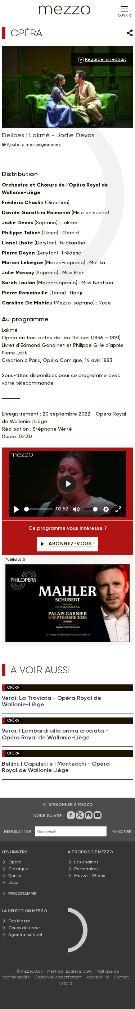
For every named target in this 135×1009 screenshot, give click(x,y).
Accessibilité (97, 977)
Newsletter (17, 831)
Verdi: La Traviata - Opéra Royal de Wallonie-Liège (51, 701)
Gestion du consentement (58, 977)
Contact (121, 977)
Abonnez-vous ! (71, 544)
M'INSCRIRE (121, 832)
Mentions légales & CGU (69, 971)
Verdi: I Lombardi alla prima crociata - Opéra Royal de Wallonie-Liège (55, 734)
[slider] (38, 509)
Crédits (65, 983)
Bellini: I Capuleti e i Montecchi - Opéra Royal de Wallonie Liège (56, 767)
